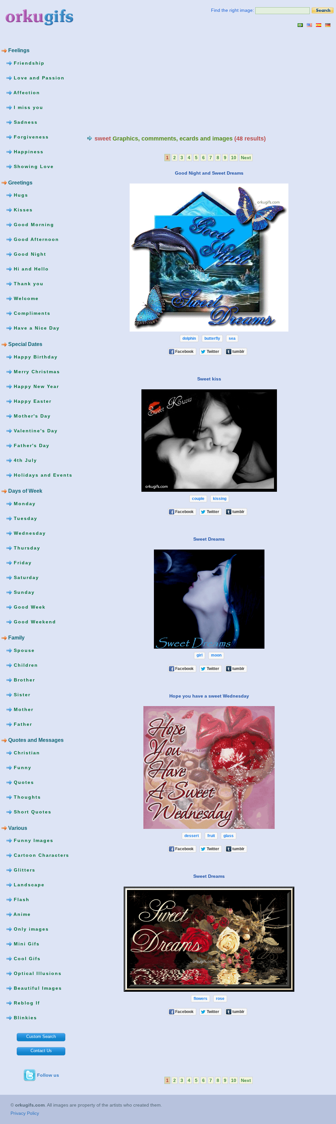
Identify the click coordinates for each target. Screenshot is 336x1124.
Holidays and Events (42, 474)
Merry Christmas (36, 371)
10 (233, 157)
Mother (22, 709)
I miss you (27, 107)
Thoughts (26, 797)
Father (22, 724)
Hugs (20, 195)
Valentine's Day (35, 430)
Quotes (23, 782)
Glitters (23, 870)
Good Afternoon (35, 239)
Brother (23, 679)
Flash (21, 899)
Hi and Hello (30, 268)
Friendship (28, 63)
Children (25, 665)
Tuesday (24, 518)
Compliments (31, 313)
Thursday (26, 547)
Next (246, 157)
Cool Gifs (26, 958)
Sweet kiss (209, 378)
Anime (21, 914)
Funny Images (32, 840)
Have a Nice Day (36, 328)
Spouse (23, 650)
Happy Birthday (35, 356)
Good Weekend (34, 621)
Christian (26, 752)
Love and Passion (38, 77)
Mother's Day (31, 415)
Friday (22, 562)
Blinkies (24, 1017)
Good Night (29, 254)
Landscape (28, 884)
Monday (24, 503)
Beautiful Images (37, 988)
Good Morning (33, 224)
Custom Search (41, 1036)
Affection (26, 92)
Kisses (22, 209)
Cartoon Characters (40, 855)
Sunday (23, 591)
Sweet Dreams (209, 539)
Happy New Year (35, 386)
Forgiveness (30, 137)
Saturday (25, 577)
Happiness (28, 151)
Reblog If (26, 1002)
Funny (22, 767)
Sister (21, 694)
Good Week (29, 606)
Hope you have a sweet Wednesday (209, 695)
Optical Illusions (37, 973)
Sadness (25, 122)
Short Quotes (32, 811)
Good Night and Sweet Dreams (209, 173)
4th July (24, 460)
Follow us (48, 1075)
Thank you (28, 283)
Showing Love (33, 166)
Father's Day (31, 445)
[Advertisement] (142, 81)
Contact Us (41, 1050)
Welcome (25, 298)
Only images (30, 929)
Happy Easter (32, 400)
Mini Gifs (26, 943)
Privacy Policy (24, 1113)
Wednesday (29, 532)
